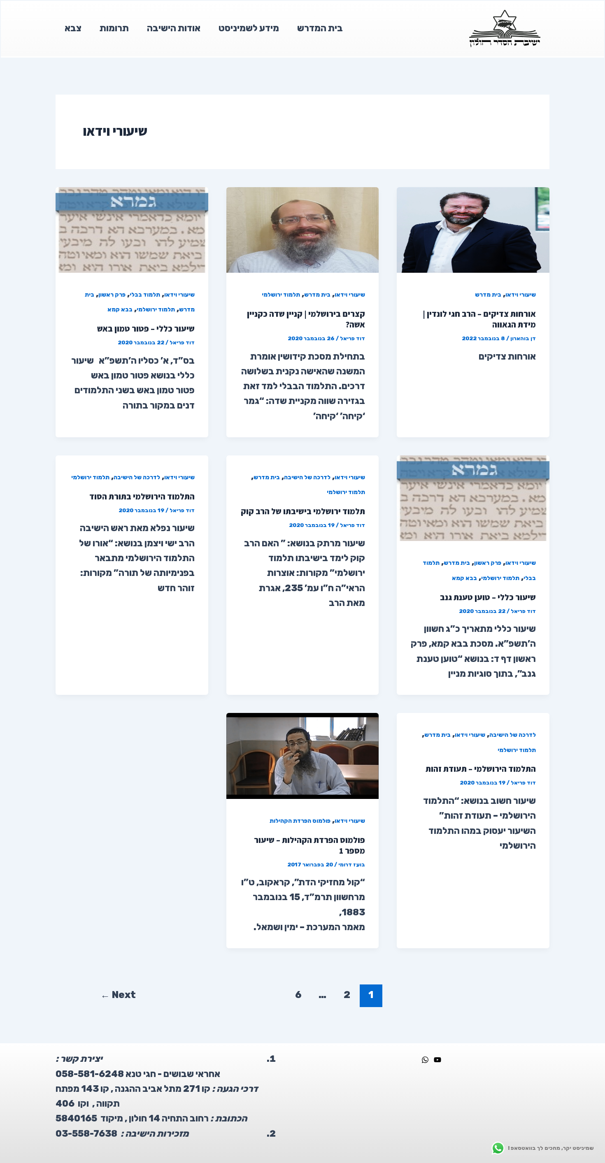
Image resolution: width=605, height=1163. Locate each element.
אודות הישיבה (173, 28)
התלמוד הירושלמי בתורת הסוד (142, 496)
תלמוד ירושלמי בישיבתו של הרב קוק (303, 511)
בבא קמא (120, 309)
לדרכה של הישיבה (307, 477)
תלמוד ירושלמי (281, 294)
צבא (73, 28)
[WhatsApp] (425, 1059)
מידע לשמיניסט (249, 28)
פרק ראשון (112, 294)
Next (118, 995)
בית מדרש (488, 294)
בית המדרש (320, 28)
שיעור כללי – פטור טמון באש (146, 328)
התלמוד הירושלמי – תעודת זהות (481, 769)
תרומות (114, 28)
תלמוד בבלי (145, 294)
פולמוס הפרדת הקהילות (300, 820)
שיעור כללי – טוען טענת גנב (488, 597)
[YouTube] (437, 1059)
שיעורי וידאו (520, 294)
